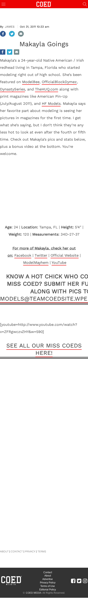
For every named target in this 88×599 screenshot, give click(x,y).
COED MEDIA (34, 592)
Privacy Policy (47, 582)
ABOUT (4, 551)
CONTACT (17, 551)
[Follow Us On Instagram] (85, 580)
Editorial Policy (47, 589)
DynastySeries (12, 89)
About (47, 575)
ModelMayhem (36, 262)
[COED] (44, 3)
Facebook (22, 255)
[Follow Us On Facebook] (73, 580)
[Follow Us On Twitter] (79, 580)
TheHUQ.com (46, 89)
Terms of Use (47, 586)
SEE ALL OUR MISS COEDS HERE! (44, 349)
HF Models (51, 103)
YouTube (59, 262)
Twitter (41, 255)
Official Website (65, 255)
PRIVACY (30, 551)
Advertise (47, 579)
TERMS (41, 551)
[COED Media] (11, 584)
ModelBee (30, 82)
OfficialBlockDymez (59, 82)
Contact (47, 572)
